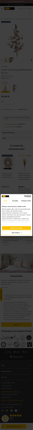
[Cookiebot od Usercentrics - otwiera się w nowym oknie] (24, 196)
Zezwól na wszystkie (16, 228)
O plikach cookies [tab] (26, 200)
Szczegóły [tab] (15, 200)
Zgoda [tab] (5, 200)
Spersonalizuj (16, 232)
